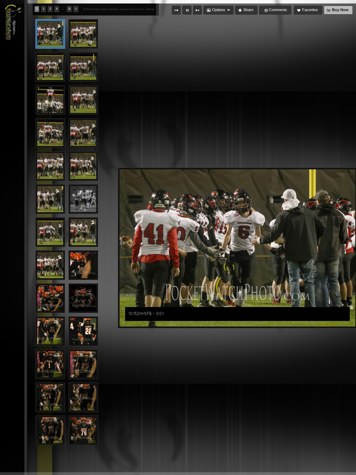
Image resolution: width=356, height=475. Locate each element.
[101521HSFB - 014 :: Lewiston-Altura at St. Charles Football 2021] (83, 232)
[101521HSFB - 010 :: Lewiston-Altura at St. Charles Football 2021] (83, 166)
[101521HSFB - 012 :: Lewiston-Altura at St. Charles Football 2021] (83, 199)
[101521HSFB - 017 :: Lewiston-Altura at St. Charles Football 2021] (50, 298)
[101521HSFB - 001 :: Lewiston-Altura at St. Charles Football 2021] (50, 34)
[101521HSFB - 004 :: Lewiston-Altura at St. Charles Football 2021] (83, 67)
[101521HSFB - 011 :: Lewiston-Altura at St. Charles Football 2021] (50, 199)
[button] (176, 10)
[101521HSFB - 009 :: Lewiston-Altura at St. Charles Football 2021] (50, 166)
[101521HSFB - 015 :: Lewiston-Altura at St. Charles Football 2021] (50, 265)
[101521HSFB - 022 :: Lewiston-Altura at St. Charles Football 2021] (83, 364)
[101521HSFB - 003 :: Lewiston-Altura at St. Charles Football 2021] (50, 67)
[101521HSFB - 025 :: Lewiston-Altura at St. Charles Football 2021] (50, 430)
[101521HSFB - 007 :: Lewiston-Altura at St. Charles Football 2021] (50, 133)
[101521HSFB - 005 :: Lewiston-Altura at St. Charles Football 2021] (50, 100)
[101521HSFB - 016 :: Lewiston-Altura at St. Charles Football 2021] (83, 265)
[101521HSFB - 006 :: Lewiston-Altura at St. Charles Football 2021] (83, 100)
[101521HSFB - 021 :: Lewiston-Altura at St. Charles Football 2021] (50, 364)
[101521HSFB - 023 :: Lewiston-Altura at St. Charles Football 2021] (50, 397)
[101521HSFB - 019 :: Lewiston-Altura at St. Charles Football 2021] (50, 331)
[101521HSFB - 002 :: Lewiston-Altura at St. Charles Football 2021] (83, 34)
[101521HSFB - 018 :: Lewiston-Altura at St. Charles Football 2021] (83, 298)
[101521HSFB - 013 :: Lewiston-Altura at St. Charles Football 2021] (50, 232)
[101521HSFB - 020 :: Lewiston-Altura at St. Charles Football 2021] (83, 331)
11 (69, 8)
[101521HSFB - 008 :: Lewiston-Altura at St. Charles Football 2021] (83, 133)
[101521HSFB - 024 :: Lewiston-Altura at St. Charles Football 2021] (83, 397)
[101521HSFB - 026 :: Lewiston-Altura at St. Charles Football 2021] (83, 430)
